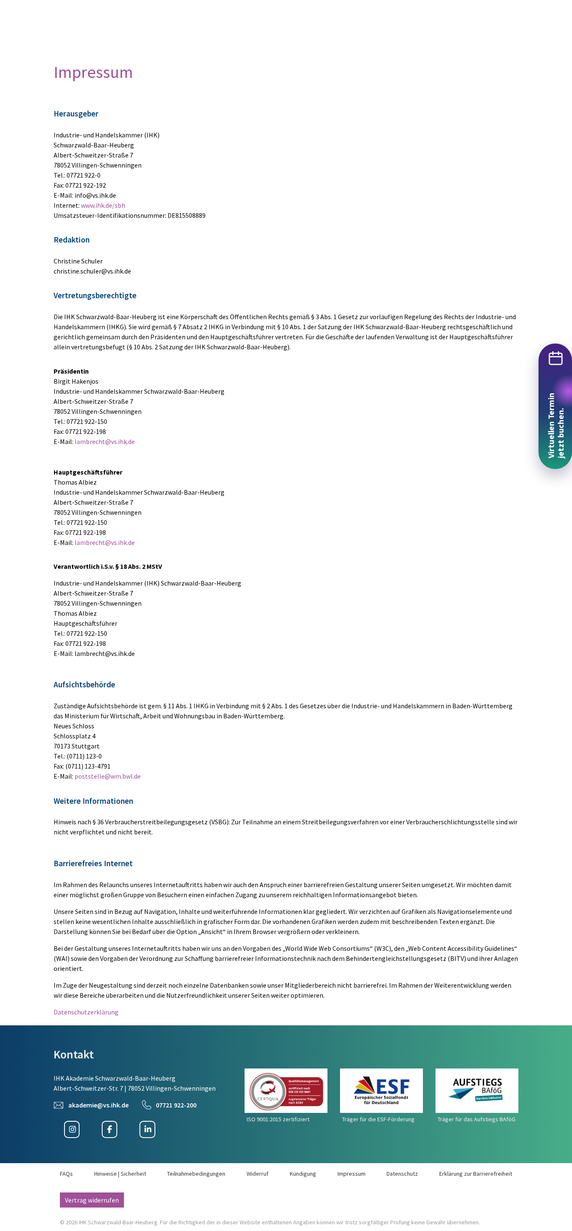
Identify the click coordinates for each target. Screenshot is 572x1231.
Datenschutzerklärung (86, 1012)
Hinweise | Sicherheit (120, 1173)
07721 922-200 (176, 1105)
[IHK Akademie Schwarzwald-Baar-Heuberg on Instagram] (72, 1129)
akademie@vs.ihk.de (98, 1105)
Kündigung (303, 1173)
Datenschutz (402, 1173)
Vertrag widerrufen (92, 1200)
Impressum (352, 1173)
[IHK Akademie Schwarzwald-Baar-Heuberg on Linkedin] (147, 1129)
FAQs (66, 1173)
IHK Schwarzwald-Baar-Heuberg (118, 1222)
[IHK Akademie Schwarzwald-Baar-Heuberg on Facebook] (109, 1129)
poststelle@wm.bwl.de (108, 776)
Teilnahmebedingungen (196, 1173)
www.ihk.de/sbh (103, 205)
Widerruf (257, 1173)
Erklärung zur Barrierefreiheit (475, 1173)
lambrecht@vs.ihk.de (105, 441)
